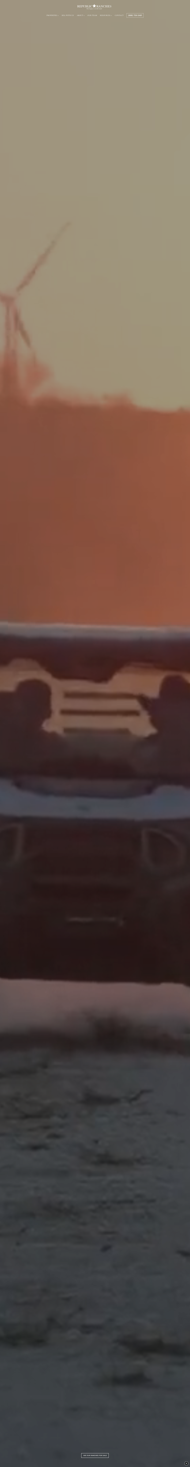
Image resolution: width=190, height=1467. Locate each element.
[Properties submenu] (58, 15)
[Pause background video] (186, 1463)
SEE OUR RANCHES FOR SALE (95, 1455)
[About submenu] (84, 15)
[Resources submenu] (111, 15)
